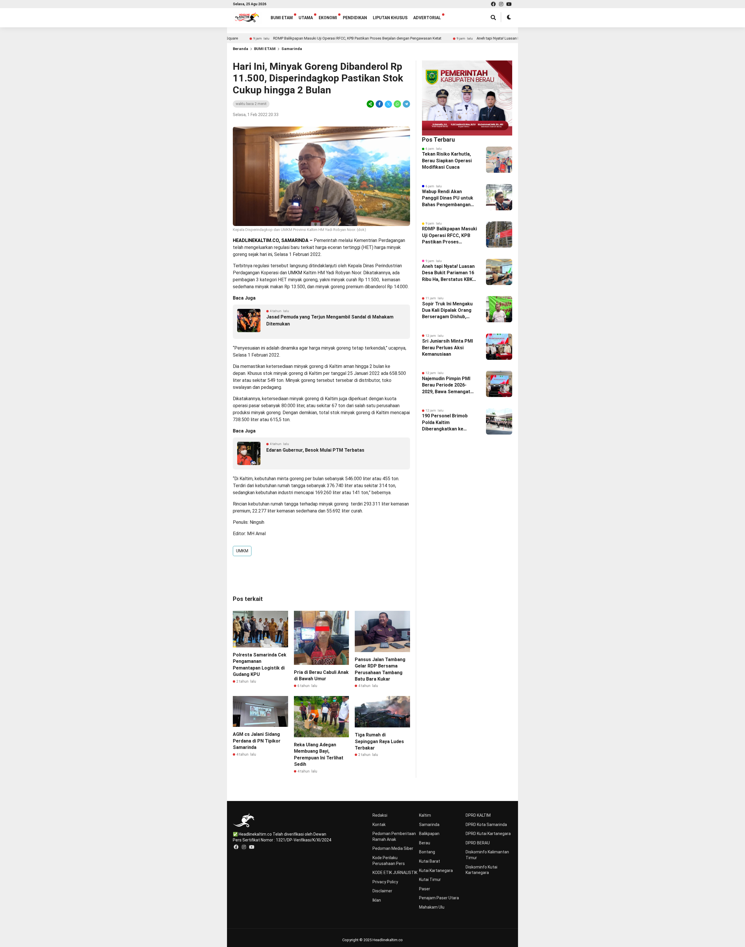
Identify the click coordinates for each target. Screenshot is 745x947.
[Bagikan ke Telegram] (406, 104)
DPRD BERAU (478, 843)
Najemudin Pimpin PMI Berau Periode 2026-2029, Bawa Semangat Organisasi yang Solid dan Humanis (446, 385)
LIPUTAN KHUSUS (390, 17)
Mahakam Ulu (431, 907)
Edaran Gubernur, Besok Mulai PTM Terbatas (315, 450)
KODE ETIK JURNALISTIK (394, 872)
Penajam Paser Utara (439, 898)
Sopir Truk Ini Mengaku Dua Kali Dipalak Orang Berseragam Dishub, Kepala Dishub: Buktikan (448, 310)
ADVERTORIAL (427, 17)
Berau (424, 843)
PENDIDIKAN (355, 17)
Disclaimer (382, 891)
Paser (424, 889)
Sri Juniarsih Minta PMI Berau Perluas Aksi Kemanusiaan (447, 347)
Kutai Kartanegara (436, 870)
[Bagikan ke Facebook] (379, 104)
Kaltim (425, 815)
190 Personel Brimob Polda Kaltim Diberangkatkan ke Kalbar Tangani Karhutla (448, 422)
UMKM (242, 550)
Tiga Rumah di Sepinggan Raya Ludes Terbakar (379, 741)
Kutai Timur (430, 879)
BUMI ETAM (282, 17)
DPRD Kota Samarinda (486, 824)
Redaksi (379, 815)
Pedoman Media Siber (392, 848)
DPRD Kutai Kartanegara (488, 833)
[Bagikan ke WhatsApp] (397, 104)
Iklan (376, 900)
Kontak (379, 824)
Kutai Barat (429, 861)
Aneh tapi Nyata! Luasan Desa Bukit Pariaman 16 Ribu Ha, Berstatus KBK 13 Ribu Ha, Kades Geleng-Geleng (448, 273)
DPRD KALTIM (478, 815)
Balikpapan (429, 833)
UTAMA (306, 17)
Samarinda (291, 49)
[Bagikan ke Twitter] (388, 104)
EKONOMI (328, 17)
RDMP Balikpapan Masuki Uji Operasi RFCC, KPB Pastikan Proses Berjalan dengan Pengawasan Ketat (317, 38)
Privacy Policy (385, 882)
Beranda (240, 49)
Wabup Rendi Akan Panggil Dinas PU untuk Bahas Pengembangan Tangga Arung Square (447, 198)
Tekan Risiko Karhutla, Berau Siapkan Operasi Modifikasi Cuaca (447, 160)
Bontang (427, 852)
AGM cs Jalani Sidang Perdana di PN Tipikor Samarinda (257, 740)
